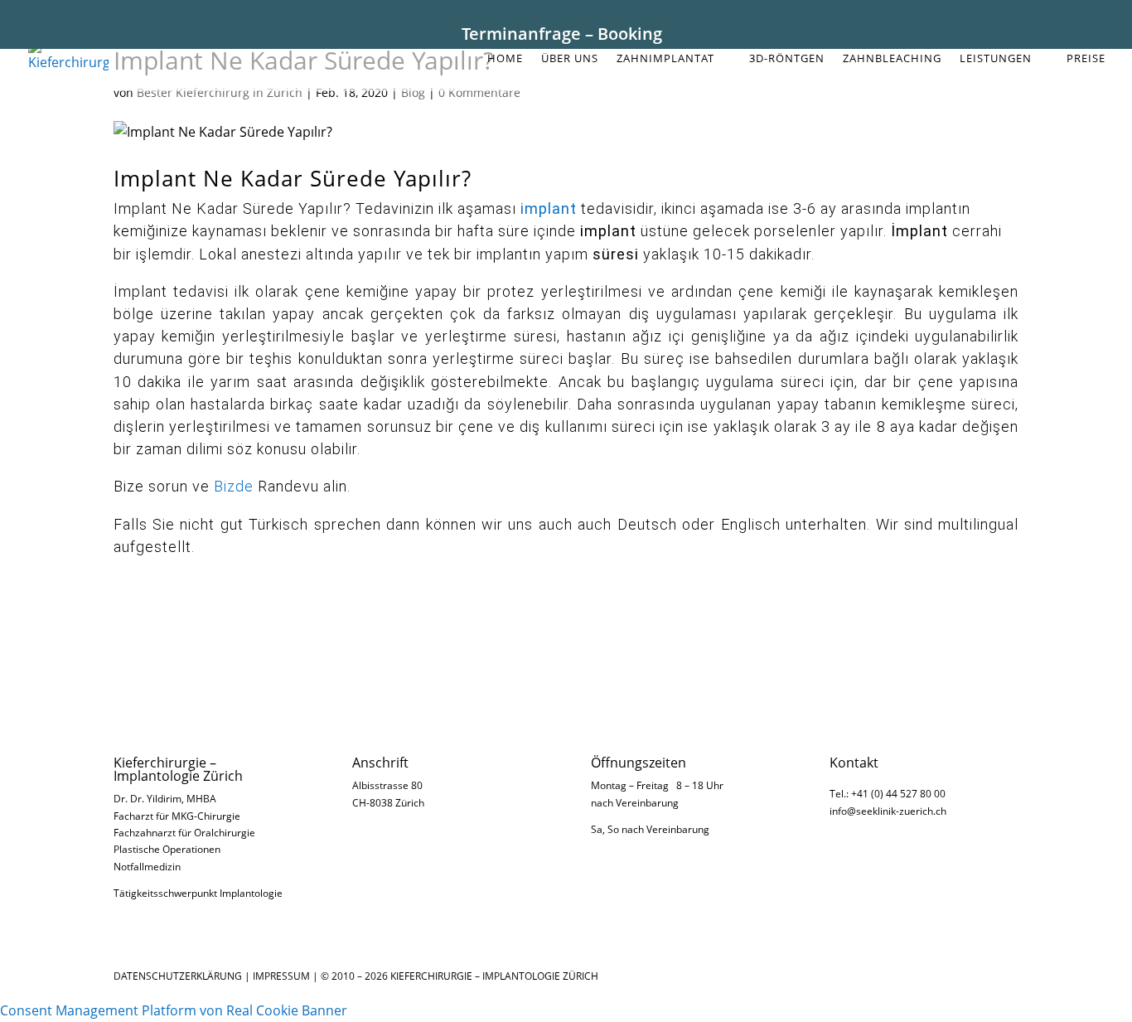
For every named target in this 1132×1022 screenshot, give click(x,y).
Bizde (234, 486)
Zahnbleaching (892, 58)
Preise (1086, 58)
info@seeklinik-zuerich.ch (888, 811)
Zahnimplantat (665, 58)
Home (505, 58)
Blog (413, 92)
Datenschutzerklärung (178, 976)
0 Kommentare (479, 92)
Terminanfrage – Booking (562, 33)
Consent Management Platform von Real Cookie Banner (173, 1010)
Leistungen (996, 58)
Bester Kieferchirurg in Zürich (219, 92)
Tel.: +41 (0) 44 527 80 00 (888, 794)
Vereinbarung (647, 803)
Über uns (569, 58)
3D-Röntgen (787, 58)
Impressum (281, 976)
